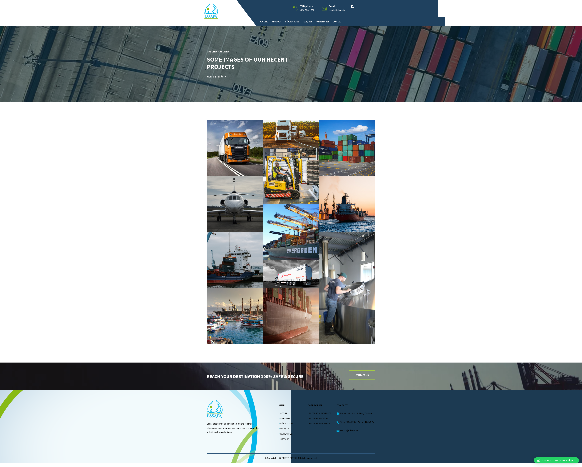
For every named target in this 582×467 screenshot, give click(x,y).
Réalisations (292, 21)
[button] (556, 460)
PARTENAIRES (286, 433)
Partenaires (322, 21)
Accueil (264, 21)
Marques (307, 21)
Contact (337, 21)
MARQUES (284, 428)
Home (210, 76)
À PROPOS (285, 418)
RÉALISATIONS (286, 423)
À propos (277, 21)
